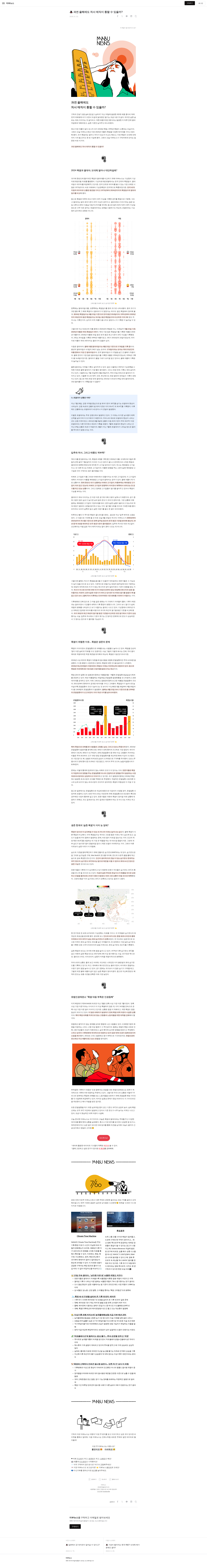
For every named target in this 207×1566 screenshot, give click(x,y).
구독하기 (190, 3)
